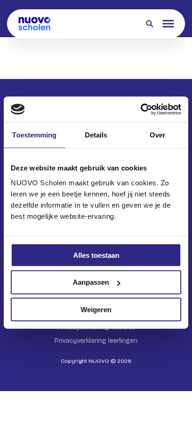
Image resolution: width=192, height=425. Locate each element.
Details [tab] (96, 135)
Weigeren (96, 310)
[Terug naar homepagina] (34, 24)
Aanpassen (91, 282)
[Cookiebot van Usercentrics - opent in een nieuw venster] (140, 109)
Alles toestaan (96, 255)
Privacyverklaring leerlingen (96, 341)
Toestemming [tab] (34, 135)
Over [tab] (157, 135)
